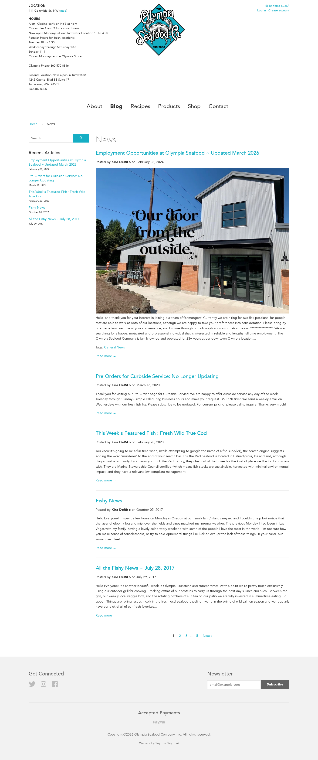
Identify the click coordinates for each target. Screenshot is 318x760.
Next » (208, 636)
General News (114, 347)
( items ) (278, 5)
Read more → (106, 356)
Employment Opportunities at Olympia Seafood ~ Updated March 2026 (177, 153)
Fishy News (109, 501)
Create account (278, 10)
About (94, 106)
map (63, 10)
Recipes (140, 106)
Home (33, 124)
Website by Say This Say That (159, 743)
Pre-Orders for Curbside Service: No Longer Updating (157, 376)
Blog (116, 106)
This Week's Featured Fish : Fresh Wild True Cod (151, 433)
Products (169, 106)
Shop (194, 106)
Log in (261, 10)
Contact (218, 106)
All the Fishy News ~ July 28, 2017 (135, 568)
